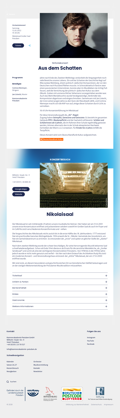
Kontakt (37, 368)
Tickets (18, 45)
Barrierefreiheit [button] (19, 288)
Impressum (108, 404)
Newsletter (38, 371)
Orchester (37, 362)
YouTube (90, 341)
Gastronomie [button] (18, 300)
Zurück (12, 14)
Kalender (10, 362)
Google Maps (21, 189)
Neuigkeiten (11, 371)
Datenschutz (96, 404)
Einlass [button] (15, 294)
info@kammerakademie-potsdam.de (22, 349)
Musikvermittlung (41, 365)
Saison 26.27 (12, 365)
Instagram (91, 337)
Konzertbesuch (13, 368)
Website (18, 194)
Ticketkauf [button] (17, 275)
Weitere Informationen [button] (22, 306)
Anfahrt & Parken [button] (20, 281)
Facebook (90, 344)
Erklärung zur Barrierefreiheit (77, 404)
